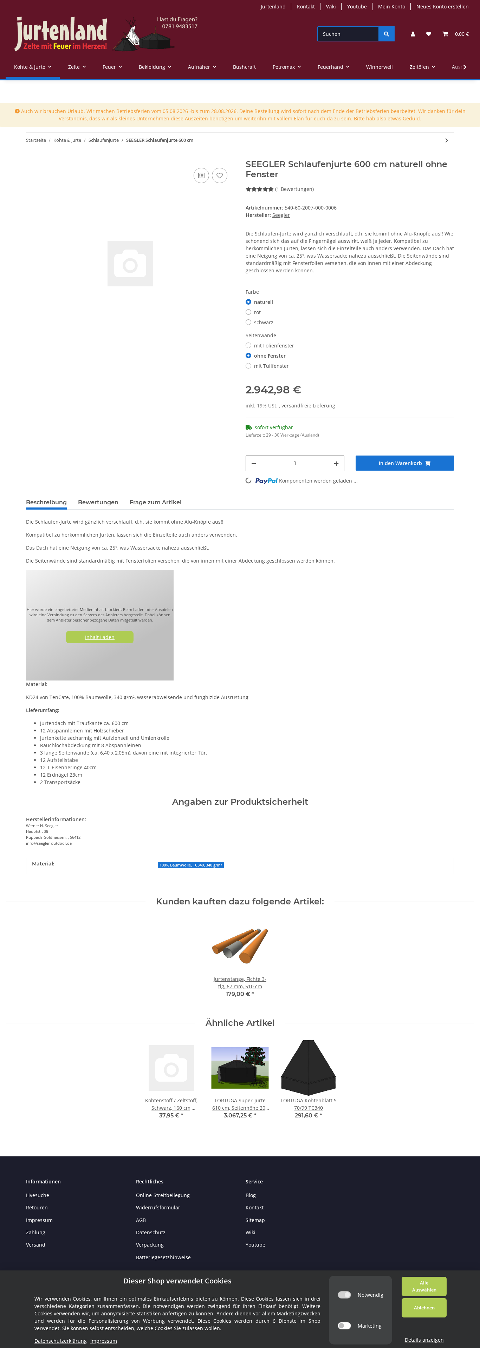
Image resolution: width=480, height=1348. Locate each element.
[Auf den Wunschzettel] (219, 175)
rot (257, 312)
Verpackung (150, 1244)
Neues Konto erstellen (442, 6)
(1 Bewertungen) (294, 189)
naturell (263, 302)
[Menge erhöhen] (336, 463)
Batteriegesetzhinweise (163, 1257)
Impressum (39, 1220)
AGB (141, 1220)
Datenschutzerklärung (60, 1340)
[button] (413, 34)
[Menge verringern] (253, 463)
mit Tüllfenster (271, 366)
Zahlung (35, 1232)
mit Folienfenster (274, 345)
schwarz (263, 322)
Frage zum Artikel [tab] (156, 502)
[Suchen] (386, 33)
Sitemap (255, 1220)
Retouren (37, 1207)
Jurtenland (273, 6)
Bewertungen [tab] (98, 502)
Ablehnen (424, 1307)
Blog (251, 1195)
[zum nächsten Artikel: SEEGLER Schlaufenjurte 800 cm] (447, 140)
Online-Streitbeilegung (163, 1195)
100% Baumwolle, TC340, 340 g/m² (191, 865)
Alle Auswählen (424, 1286)
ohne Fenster (270, 355)
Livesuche (37, 1195)
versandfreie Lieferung (308, 405)
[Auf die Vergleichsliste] (201, 175)
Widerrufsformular (158, 1207)
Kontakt (306, 6)
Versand (35, 1244)
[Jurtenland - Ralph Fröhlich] (106, 34)
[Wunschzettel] (429, 34)
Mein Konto (391, 6)
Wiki (331, 6)
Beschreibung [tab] (46, 502)
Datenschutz (151, 1232)
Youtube (357, 6)
